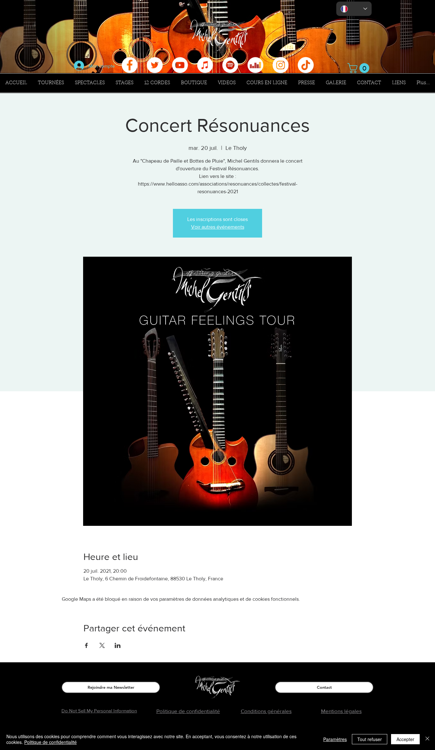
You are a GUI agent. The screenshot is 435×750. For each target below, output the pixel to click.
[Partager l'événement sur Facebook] (86, 645)
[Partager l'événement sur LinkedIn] (118, 645)
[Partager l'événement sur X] (102, 645)
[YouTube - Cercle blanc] (180, 65)
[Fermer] (427, 739)
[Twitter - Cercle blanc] (155, 65)
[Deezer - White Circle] (255, 65)
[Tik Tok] (306, 65)
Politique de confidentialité (50, 742)
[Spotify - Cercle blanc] (230, 65)
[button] (359, 68)
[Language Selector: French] (354, 9)
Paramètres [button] (335, 739)
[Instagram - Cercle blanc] (281, 65)
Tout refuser (369, 739)
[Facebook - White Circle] (130, 65)
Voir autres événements (217, 227)
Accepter (405, 739)
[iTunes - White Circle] (205, 65)
